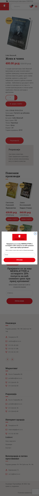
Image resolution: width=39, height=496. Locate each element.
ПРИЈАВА (19, 260)
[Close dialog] (35, 233)
